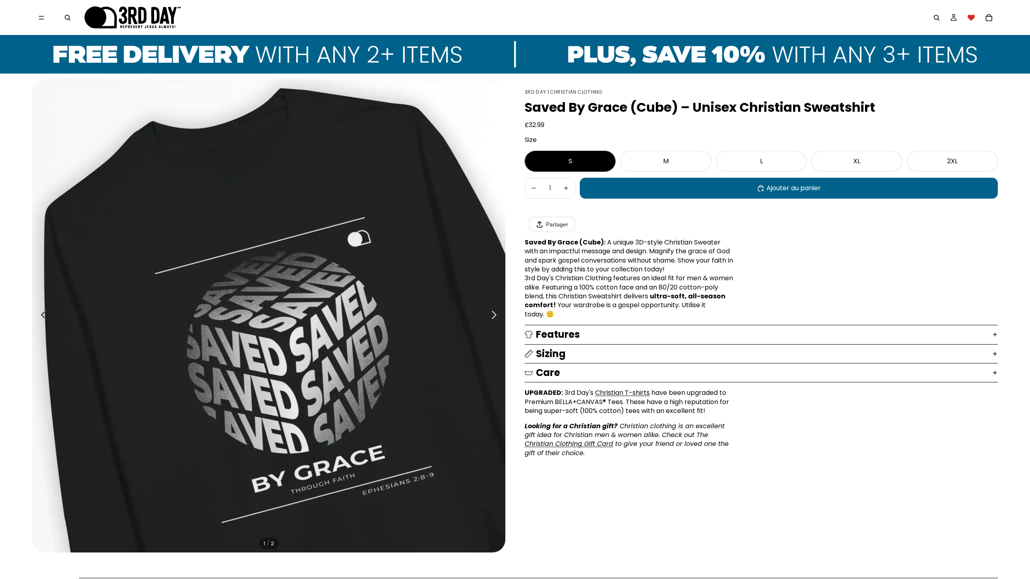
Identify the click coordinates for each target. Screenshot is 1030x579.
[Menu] (41, 17)
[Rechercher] (67, 18)
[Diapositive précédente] (41, 316)
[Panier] (989, 18)
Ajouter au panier (793, 188)
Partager (557, 224)
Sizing (551, 353)
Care (548, 372)
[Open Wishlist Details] (971, 17)
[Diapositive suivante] (496, 316)
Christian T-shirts (622, 392)
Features (558, 334)
